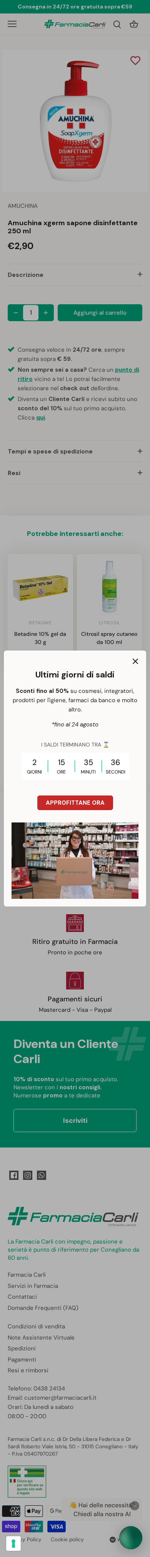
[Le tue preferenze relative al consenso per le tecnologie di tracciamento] (13, 1543)
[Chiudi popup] (135, 661)
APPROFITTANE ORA (75, 803)
